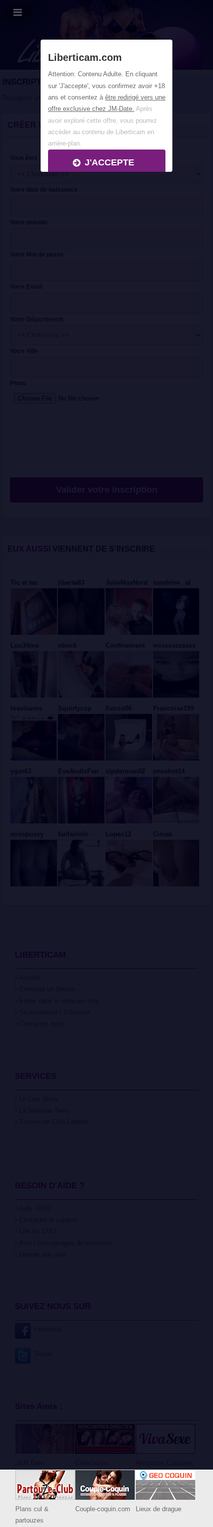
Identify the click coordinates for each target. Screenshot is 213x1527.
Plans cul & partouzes (32, 1514)
